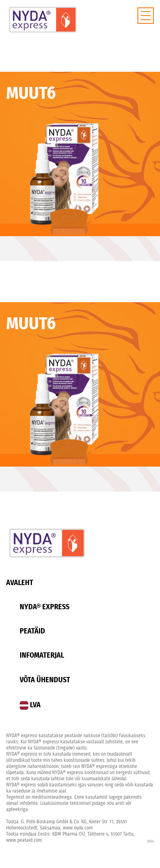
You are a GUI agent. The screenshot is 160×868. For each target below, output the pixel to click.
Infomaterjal (42, 655)
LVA (34, 705)
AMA (150, 841)
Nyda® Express (44, 607)
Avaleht (19, 583)
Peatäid (32, 631)
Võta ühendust (45, 680)
